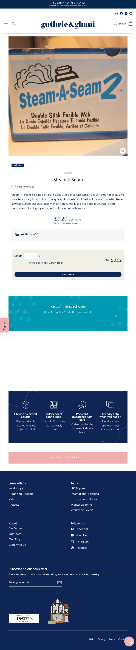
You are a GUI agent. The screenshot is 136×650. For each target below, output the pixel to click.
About (13, 523)
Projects (14, 504)
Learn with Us (17, 483)
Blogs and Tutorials (21, 493)
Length (18, 255)
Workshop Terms (81, 504)
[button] (4, 325)
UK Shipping (79, 488)
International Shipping (85, 493)
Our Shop (15, 539)
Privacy (102, 639)
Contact (122, 639)
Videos (13, 499)
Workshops (16, 488)
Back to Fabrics (70, 457)
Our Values (16, 528)
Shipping (57, 223)
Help (92, 639)
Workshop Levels (82, 510)
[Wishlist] (14, 23)
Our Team (15, 534)
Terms (74, 483)
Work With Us (17, 544)
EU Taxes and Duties (84, 499)
